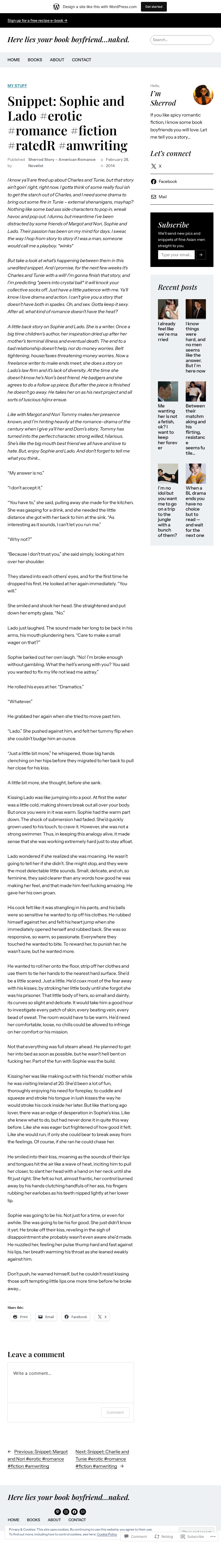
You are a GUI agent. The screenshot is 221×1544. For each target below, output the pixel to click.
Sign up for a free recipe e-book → (37, 20)
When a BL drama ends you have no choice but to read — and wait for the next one (196, 512)
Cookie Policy (107, 1534)
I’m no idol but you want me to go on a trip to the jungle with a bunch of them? (167, 512)
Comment (115, 1412)
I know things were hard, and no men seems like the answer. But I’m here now (195, 347)
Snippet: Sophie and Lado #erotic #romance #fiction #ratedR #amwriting (67, 122)
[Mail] (83, 1512)
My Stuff (17, 85)
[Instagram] (66, 1512)
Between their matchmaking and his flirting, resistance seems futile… (196, 429)
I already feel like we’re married (167, 331)
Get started (154, 7)
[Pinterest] (57, 1512)
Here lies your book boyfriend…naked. (69, 39)
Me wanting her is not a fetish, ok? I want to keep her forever (167, 427)
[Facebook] (74, 1512)
